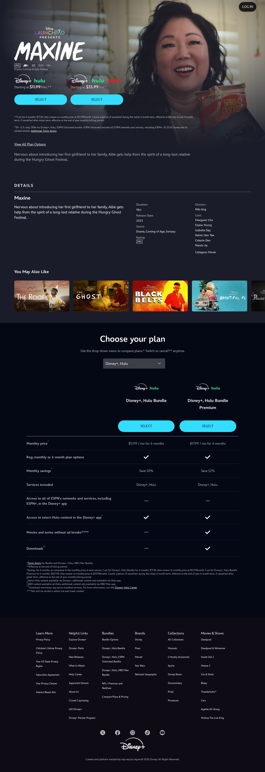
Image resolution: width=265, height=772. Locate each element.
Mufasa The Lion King (212, 717)
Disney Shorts (175, 674)
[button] (83, 633)
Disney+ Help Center (126, 587)
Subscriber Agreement (47, 674)
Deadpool (206, 639)
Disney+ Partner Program (82, 717)
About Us (74, 691)
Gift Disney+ (75, 709)
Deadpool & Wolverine (213, 648)
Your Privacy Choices (46, 683)
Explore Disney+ (77, 639)
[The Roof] (41, 296)
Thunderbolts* (208, 691)
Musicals (172, 648)
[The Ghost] (101, 296)
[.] (102, 732)
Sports (171, 665)
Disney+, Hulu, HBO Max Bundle (115, 672)
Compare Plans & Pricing (115, 696)
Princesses (173, 700)
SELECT (40, 100)
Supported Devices (79, 683)
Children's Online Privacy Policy (49, 650)
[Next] (257, 295)
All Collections (176, 639)
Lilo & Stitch (207, 674)
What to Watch (77, 665)
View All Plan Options (30, 144)
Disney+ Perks (76, 648)
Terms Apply (34, 563)
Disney (138, 639)
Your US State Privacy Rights (47, 664)
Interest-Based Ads (46, 692)
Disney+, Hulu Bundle (113, 648)
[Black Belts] (160, 296)
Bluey (204, 683)
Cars (203, 700)
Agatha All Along (210, 709)
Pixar (137, 648)
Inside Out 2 (207, 657)
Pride (170, 691)
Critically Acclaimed (178, 657)
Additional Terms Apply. (44, 130)
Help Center (75, 674)
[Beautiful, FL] (219, 296)
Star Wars (140, 665)
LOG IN (247, 7)
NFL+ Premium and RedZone (112, 686)
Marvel (138, 657)
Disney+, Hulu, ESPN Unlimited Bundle (113, 659)
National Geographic (146, 674)
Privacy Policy (43, 639)
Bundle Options (110, 639)
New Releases (76, 657)
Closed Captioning (79, 700)
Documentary (175, 683)
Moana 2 (205, 665)
